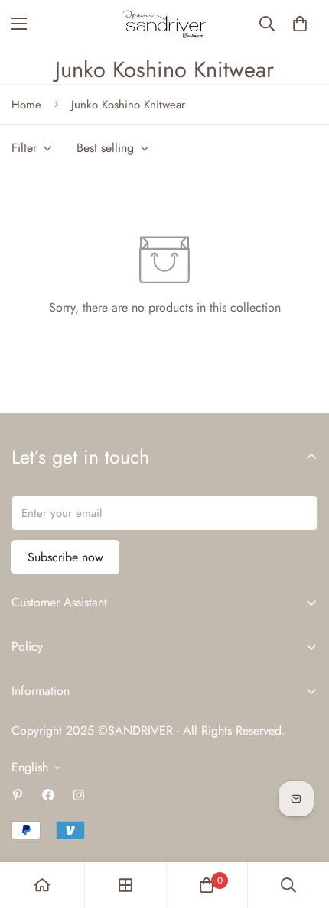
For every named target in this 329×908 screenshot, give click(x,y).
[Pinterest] (17, 795)
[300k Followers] (48, 795)
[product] (42, 885)
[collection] (125, 885)
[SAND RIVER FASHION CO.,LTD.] (164, 24)
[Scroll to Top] (301, 827)
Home (26, 104)
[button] (300, 23)
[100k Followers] (79, 795)
